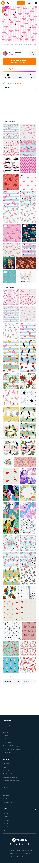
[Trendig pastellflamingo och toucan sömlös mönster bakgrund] (11, 316)
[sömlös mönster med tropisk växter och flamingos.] (13, 777)
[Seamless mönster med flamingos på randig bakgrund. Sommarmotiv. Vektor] (11, 282)
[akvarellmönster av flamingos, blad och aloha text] (10, 352)
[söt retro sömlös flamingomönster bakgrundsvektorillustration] (10, 383)
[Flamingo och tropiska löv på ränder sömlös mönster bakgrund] (11, 612)
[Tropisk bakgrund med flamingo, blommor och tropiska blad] (25, 760)
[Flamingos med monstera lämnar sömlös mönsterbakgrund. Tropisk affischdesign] (11, 148)
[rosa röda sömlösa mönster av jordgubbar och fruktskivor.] (11, 232)
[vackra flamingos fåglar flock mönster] (12, 333)
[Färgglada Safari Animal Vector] (12, 424)
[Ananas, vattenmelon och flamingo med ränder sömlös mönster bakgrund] (11, 579)
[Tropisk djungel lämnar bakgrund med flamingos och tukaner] (11, 808)
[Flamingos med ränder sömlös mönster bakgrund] (11, 445)
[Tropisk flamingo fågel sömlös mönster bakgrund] (11, 182)
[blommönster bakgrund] (13, 397)
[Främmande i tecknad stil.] (23, 383)
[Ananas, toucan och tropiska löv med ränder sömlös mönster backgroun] (11, 713)
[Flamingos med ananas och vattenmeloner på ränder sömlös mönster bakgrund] (11, 165)
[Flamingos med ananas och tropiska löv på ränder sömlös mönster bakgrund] (11, 132)
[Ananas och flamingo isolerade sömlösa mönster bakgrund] (11, 646)
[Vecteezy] (3, 3)
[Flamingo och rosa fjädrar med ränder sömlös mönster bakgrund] (11, 266)
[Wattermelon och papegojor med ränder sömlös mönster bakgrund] (11, 596)
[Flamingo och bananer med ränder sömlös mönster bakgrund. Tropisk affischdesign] (11, 545)
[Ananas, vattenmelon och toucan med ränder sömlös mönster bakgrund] (11, 729)
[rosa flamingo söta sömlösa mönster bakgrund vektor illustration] (11, 249)
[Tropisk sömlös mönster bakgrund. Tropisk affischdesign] (11, 763)
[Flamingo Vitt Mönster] (11, 299)
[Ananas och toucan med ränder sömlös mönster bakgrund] (11, 696)
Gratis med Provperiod (19, 61)
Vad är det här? (21, 83)
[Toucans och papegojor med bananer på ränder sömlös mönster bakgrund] (11, 562)
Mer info (7, 87)
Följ (33, 54)
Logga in (29, 3)
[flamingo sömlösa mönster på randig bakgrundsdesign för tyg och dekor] (11, 199)
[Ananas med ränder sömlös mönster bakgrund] (11, 679)
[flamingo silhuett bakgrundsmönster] (11, 215)
